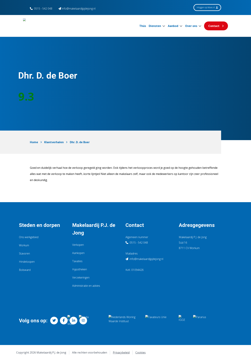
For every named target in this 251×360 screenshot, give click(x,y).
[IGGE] (183, 320)
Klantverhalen (54, 142)
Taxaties (77, 261)
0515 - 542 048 (43, 8)
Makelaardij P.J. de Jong (93, 229)
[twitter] (54, 320)
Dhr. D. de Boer (80, 142)
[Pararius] (210, 320)
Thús (142, 26)
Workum (24, 245)
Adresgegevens (197, 225)
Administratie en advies (86, 286)
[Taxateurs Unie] (159, 320)
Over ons (191, 26)
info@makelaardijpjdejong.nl (146, 259)
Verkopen (78, 245)
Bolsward (25, 270)
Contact (213, 26)
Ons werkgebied (28, 237)
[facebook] (64, 320)
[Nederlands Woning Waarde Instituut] (124, 320)
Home (34, 142)
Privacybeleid (121, 352)
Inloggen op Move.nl (206, 7)
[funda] (91, 320)
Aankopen (78, 253)
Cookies (140, 352)
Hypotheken (79, 269)
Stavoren (24, 253)
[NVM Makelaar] (70, 320)
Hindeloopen (27, 262)
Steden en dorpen (39, 225)
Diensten (155, 26)
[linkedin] (73, 320)
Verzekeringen (80, 277)
